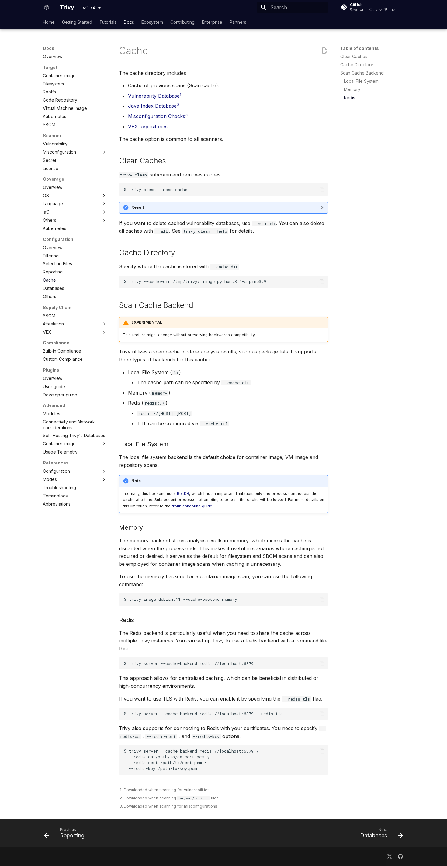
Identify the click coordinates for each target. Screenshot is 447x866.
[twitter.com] (389, 856)
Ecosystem (152, 22)
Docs (129, 22)
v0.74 (89, 8)
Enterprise (212, 22)
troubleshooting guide (192, 506)
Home (49, 22)
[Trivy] (46, 7)
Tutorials (107, 22)
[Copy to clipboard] (322, 189)
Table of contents (359, 48)
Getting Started (77, 22)
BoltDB (183, 493)
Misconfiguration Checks (156, 116)
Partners (238, 22)
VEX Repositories (148, 126)
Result (137, 207)
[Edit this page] (324, 51)
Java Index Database (152, 106)
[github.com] (400, 856)
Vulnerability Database (154, 96)
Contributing (182, 22)
